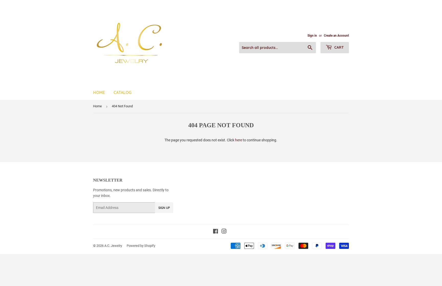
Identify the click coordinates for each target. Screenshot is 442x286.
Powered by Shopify (141, 246)
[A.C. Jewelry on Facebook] (215, 232)
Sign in (312, 35)
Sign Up (164, 208)
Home (99, 92)
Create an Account (336, 35)
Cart (338, 47)
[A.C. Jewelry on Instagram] (224, 232)
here (238, 140)
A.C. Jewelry (113, 246)
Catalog (122, 92)
